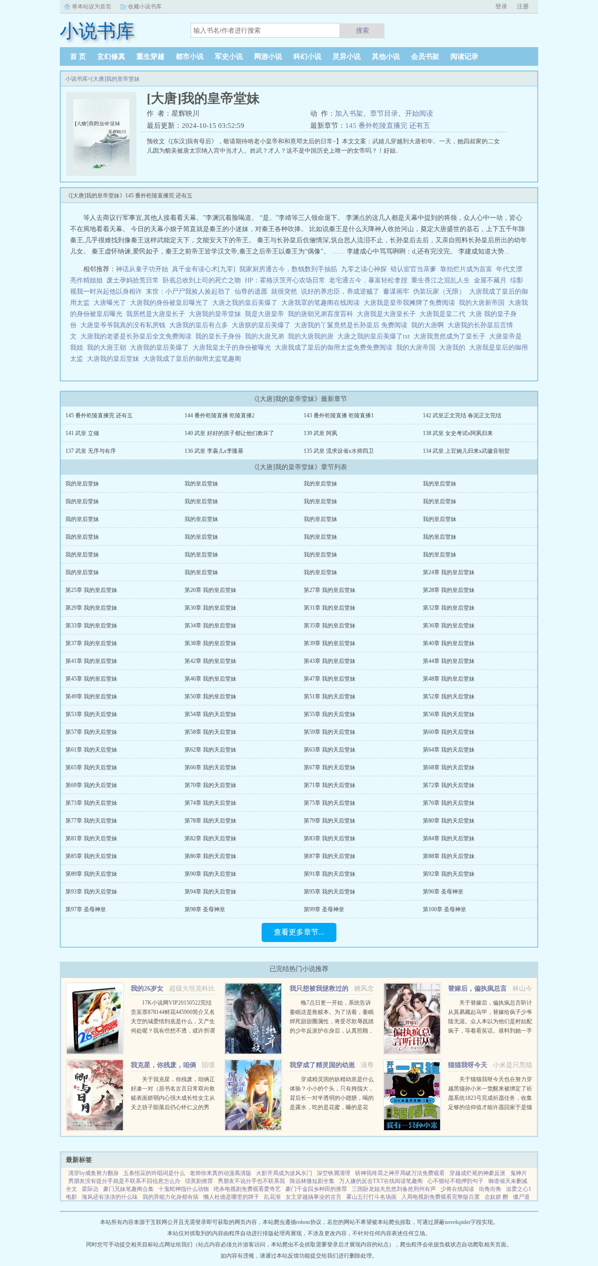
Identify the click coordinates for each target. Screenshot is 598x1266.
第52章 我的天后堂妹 (449, 696)
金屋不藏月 (490, 280)
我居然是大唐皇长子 (157, 313)
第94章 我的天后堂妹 (210, 891)
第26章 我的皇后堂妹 (210, 590)
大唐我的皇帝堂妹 (217, 313)
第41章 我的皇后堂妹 (91, 661)
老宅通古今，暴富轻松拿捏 (368, 280)
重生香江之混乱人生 (440, 280)
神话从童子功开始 (142, 269)
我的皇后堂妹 (82, 483)
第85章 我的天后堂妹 (91, 856)
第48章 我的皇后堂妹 (449, 678)
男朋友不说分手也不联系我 (251, 1181)
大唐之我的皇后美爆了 (246, 302)
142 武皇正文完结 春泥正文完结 (462, 415)
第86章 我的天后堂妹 (210, 856)
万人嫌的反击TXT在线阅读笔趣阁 (381, 1181)
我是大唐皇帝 (266, 313)
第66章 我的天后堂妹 (210, 767)
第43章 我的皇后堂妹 (330, 661)
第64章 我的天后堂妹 (449, 749)
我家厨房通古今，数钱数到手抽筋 (288, 269)
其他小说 (386, 56)
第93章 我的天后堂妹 (91, 891)
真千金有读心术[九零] (203, 269)
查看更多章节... (299, 932)
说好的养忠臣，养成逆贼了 (340, 291)
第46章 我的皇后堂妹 (210, 678)
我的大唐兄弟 (266, 336)
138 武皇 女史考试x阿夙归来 (458, 433)
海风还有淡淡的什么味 (110, 1197)
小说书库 (76, 79)
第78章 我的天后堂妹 (210, 820)
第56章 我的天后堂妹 (449, 714)
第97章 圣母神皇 (85, 909)
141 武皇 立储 (82, 433)
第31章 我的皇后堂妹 (330, 608)
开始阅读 (419, 113)
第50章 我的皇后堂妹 (210, 696)
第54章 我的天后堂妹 (210, 714)
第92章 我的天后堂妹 (449, 874)
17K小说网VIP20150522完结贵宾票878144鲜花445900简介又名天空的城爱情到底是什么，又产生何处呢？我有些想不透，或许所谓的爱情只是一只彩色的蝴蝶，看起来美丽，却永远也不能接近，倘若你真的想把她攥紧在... (173, 1030)
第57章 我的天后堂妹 (91, 732)
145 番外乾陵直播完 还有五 (387, 125)
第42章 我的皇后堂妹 (210, 661)
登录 (501, 6)
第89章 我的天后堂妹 (91, 874)
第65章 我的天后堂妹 (91, 767)
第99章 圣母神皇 (324, 909)
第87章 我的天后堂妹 (330, 856)
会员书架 (425, 56)
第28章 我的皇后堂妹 (449, 590)
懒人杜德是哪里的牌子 (231, 1197)
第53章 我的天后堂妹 (91, 714)
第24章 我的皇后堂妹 (449, 572)
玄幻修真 (111, 56)
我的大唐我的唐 (312, 336)
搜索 (362, 30)
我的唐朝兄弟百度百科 (322, 313)
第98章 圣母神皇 (205, 909)
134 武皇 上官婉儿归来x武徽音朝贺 (466, 451)
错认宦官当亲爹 (413, 269)
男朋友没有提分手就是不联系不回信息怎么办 (124, 1181)
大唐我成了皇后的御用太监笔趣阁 (194, 358)
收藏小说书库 (145, 6)
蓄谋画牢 (396, 291)
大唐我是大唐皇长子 (388, 313)
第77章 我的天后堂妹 (91, 820)
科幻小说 (307, 56)
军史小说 (229, 56)
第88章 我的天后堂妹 (449, 856)
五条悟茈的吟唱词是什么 (154, 1173)
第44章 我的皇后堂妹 (449, 661)
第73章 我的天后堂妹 (91, 803)
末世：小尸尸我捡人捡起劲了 (188, 291)
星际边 (90, 1189)
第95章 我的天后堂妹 (330, 891)
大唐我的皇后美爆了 (161, 347)
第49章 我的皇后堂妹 (91, 696)
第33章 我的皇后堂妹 (91, 625)
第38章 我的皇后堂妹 (210, 643)
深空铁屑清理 (333, 1173)
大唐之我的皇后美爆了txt (375, 336)
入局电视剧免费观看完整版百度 (440, 1197)
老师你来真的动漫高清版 (220, 1173)
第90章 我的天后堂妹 (210, 874)
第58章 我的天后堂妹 (210, 732)
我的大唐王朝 (108, 347)
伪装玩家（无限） (439, 291)
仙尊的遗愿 (251, 291)
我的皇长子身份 (220, 336)
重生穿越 (150, 56)
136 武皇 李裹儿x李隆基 (214, 451)
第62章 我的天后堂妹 (210, 749)
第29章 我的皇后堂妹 (91, 608)
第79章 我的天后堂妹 (330, 820)
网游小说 (268, 56)
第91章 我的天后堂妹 (330, 874)
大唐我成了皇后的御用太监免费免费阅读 (335, 347)
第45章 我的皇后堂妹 (91, 678)
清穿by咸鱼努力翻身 (93, 1173)
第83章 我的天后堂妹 (330, 838)
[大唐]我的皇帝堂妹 (115, 79)
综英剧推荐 (199, 1181)
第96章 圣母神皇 (443, 891)
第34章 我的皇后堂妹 (210, 625)
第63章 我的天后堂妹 (330, 749)
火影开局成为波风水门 (284, 1173)
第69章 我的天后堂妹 (91, 785)
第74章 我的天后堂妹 (210, 803)
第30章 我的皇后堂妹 (210, 608)
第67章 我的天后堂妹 (330, 767)
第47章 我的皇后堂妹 (330, 678)
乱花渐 (272, 1197)
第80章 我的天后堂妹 (449, 820)
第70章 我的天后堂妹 (210, 785)
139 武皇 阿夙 (320, 433)
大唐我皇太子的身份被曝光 (233, 347)
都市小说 (190, 56)
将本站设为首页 (91, 6)
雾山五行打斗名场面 (371, 1197)
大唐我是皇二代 (444, 313)
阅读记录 (464, 56)
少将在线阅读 (457, 1189)
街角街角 (490, 1189)
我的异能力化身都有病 (170, 1197)
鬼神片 (518, 1173)
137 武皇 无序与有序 (90, 451)
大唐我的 (454, 347)
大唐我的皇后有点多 (200, 325)
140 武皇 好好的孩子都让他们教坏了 (229, 433)
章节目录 (384, 113)
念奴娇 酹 (496, 1197)
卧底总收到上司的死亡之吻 (202, 280)
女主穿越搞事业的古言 (313, 1197)
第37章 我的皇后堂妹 (91, 643)
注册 (523, 6)
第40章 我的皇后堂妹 (449, 643)
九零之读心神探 (364, 269)
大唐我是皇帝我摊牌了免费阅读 (411, 302)
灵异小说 (347, 56)
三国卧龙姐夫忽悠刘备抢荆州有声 (394, 1189)
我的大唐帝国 (417, 347)
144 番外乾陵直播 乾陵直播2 (220, 415)
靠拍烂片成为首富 (466, 269)
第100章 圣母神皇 (444, 909)
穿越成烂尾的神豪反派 (477, 1173)
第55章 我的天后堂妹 (330, 714)
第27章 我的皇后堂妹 (330, 590)
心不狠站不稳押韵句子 (455, 1181)
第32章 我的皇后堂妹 (449, 608)
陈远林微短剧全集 (312, 1181)
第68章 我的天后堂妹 (449, 767)
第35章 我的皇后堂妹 (330, 625)
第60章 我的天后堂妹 (449, 732)
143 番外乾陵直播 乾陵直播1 (339, 415)
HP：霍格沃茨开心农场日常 (285, 280)
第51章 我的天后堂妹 (330, 696)
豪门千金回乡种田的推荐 (316, 1189)
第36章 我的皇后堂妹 (449, 625)
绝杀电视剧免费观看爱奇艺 (247, 1189)
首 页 (78, 56)
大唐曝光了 (111, 302)
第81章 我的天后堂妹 (91, 838)
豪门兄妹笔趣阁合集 (128, 1189)
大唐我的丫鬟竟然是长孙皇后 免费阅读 (352, 325)
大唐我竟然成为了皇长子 (451, 336)
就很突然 (284, 291)
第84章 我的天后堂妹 (449, 838)
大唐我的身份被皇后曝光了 (171, 302)
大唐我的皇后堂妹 (115, 358)
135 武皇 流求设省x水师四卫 (339, 451)
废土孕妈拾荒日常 (133, 280)
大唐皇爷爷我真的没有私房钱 (124, 325)
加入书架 (349, 113)
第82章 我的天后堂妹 (210, 838)
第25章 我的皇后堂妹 (91, 590)
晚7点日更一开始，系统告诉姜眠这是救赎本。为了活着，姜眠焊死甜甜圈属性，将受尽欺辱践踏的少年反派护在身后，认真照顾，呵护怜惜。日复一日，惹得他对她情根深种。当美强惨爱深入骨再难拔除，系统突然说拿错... (332, 1030)
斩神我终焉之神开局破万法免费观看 (400, 1173)
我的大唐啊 (429, 325)
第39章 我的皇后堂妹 (330, 643)
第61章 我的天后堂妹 (91, 749)
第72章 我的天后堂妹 (449, 785)
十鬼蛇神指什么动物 (183, 1189)
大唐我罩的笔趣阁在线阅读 (322, 302)
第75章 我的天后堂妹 (330, 803)
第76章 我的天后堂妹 (449, 803)
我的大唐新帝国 (483, 302)
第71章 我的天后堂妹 (330, 785)
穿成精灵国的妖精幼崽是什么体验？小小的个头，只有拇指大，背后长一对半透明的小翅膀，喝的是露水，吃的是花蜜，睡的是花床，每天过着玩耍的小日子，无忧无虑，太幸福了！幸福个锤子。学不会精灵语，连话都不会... (332, 1107)
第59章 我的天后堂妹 (330, 732)
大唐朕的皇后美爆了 (263, 325)
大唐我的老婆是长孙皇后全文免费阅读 (137, 336)
